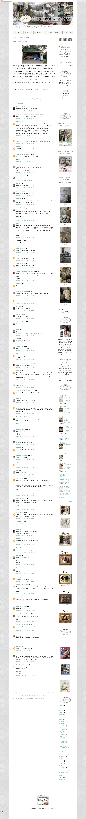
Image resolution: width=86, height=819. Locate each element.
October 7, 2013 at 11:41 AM (25, 172)
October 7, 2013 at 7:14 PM (25, 475)
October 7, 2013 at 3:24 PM (25, 343)
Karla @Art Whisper (22, 208)
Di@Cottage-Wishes (22, 291)
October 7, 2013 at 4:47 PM (25, 387)
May (17, 548)
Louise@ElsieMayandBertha (24, 577)
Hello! (65, 455)
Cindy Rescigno (21, 606)
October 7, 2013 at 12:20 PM (25, 180)
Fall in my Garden (63, 737)
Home (34, 692)
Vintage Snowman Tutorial (63, 733)
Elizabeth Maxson (21, 665)
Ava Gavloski (20, 321)
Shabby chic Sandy (22, 584)
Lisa (17, 338)
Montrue (18, 555)
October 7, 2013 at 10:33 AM (25, 118)
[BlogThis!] (43, 89)
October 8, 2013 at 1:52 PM (25, 593)
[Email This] (42, 89)
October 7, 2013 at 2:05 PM (25, 280)
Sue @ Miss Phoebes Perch (24, 363)
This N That (20, 346)
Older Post (50, 692)
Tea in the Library (22, 624)
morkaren (18, 198)
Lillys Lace (62, 463)
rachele (18, 370)
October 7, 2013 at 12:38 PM (25, 188)
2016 (61, 712)
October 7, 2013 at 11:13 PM (25, 535)
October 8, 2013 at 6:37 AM (25, 581)
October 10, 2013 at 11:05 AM (25, 675)
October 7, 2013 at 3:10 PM (25, 318)
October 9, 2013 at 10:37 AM (25, 650)
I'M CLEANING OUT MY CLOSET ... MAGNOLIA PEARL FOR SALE (65, 467)
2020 (61, 705)
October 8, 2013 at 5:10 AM (25, 564)
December (64, 721)
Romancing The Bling (22, 614)
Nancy (17, 223)
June (62, 761)
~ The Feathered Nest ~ (64, 407)
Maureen (18, 183)
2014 (61, 717)
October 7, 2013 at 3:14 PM (25, 326)
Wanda (17, 529)
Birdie (18, 383)
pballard (18, 106)
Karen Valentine (25, 89)
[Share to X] (44, 89)
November (64, 723)
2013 (61, 719)
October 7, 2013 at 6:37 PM (25, 436)
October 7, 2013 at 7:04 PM (25, 467)
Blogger (52, 808)
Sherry (18, 440)
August (63, 756)
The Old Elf (20, 478)
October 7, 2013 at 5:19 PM (25, 395)
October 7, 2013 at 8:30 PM (25, 518)
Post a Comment (19, 679)
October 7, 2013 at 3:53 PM (25, 367)
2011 (61, 777)
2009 (61, 782)
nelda (17, 406)
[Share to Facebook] (46, 89)
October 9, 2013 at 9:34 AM (25, 643)
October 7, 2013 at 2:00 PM (25, 245)
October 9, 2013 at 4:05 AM (25, 630)
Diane (17, 398)
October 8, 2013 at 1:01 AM (25, 552)
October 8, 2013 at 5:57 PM (25, 603)
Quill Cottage (63, 426)
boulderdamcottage (22, 299)
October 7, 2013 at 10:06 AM (25, 111)
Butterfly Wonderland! (64, 747)
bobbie (18, 139)
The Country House (64, 438)
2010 (61, 779)
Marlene (18, 646)
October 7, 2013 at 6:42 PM (25, 444)
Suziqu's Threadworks (62, 443)
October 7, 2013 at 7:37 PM (25, 509)
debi (17, 470)
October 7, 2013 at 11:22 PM (25, 544)
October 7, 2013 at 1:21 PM (25, 204)
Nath (17, 329)
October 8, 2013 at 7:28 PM (25, 610)
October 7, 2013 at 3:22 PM (25, 335)
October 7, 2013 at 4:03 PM (25, 379)
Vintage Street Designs (63, 436)
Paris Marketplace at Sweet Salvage (64, 742)
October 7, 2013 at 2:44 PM (25, 295)
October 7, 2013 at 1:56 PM (25, 237)
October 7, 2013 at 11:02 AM (25, 161)
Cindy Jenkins (20, 248)
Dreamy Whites (63, 486)
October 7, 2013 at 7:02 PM (25, 459)
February (64, 770)
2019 (61, 708)
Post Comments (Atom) (39, 695)
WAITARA (18, 306)
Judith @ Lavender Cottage (24, 271)
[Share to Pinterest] (47, 89)
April (63, 765)
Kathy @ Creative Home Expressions (27, 114)
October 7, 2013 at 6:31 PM (25, 426)
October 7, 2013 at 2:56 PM (25, 303)
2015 (61, 714)
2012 (61, 775)
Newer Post (17, 692)
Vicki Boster (20, 498)
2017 (61, 710)
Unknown (18, 121)
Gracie (18, 283)
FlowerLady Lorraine (22, 154)
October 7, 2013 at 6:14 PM (25, 413)
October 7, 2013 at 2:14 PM (25, 288)
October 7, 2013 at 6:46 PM (25, 452)
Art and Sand (20, 176)
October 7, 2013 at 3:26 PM (25, 350)
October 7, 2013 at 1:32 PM (25, 220)
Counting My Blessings (62, 475)
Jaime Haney (20, 512)
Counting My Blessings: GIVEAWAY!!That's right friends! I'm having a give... (64, 479)
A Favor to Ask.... (63, 750)
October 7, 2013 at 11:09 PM (25, 526)
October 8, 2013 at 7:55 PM (25, 621)
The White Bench (64, 417)
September (64, 754)
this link (16, 73)
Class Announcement (65, 728)
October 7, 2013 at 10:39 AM (25, 135)
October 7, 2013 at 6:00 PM (25, 402)
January (63, 772)
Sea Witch (19, 597)
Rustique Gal (20, 429)
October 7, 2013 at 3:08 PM (25, 311)
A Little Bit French (63, 396)
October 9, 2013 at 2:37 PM (25, 661)
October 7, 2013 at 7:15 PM (25, 495)
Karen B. (18, 165)
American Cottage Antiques (24, 390)
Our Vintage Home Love (64, 453)
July (62, 758)
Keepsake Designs (21, 455)
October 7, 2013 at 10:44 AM (25, 143)
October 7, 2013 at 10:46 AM (25, 151)
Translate (66, 313)
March (63, 767)
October (63, 726)
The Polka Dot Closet (23, 417)
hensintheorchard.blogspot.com (26, 654)
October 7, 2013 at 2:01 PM (25, 268)
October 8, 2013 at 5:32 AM (25, 573)
